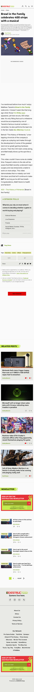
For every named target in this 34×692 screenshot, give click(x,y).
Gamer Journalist (11, 642)
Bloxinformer (26, 647)
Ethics (17, 614)
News (7, 10)
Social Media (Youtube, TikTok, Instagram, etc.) (14, 227)
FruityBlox (17, 647)
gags (23, 113)
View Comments (17, 294)
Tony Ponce (8, 33)
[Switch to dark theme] (29, 6)
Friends (7, 223)
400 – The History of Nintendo (12, 190)
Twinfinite (19, 634)
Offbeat (19, 252)
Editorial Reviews (10, 215)
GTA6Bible (16, 650)
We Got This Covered (20, 639)
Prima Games (24, 637)
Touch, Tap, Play (8, 647)
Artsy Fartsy (8, 252)
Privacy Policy (21, 508)
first (15, 113)
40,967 (19, 578)
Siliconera (9, 639)
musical (21, 130)
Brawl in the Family (22, 107)
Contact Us (17, 617)
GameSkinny (22, 642)
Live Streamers (10, 219)
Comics (14, 252)
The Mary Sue (22, 645)
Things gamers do (26, 252)
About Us (17, 610)
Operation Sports (11, 645)
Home (2, 10)
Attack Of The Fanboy (11, 637)
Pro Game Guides (9, 634)
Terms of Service (13, 508)
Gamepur (26, 634)
